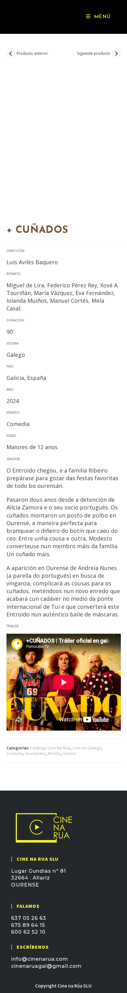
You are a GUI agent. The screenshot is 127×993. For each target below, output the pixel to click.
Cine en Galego (86, 748)
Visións (69, 753)
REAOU (54, 753)
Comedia (14, 753)
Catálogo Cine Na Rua (50, 748)
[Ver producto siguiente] (116, 53)
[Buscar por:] (116, 16)
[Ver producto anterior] (10, 53)
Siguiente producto (93, 53)
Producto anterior (32, 53)
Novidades (35, 753)
